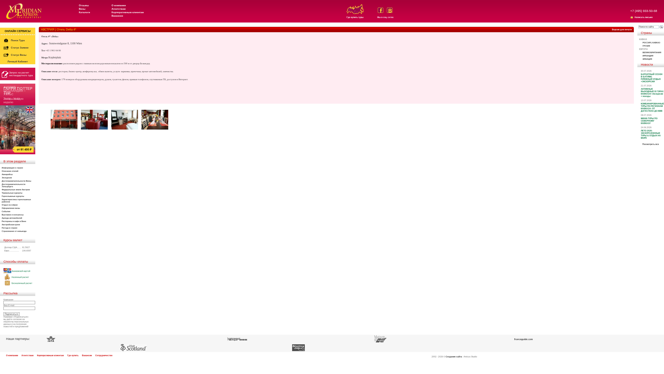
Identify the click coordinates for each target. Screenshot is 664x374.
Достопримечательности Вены (16, 181)
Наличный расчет (20, 277)
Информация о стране (12, 168)
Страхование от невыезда (14, 231)
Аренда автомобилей (12, 218)
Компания (8, 300)
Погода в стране (9, 228)
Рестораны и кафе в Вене (14, 221)
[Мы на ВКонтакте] (390, 10)
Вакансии (117, 15)
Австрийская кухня (11, 225)
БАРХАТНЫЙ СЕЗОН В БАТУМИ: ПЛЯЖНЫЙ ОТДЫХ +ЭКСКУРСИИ (651, 78)
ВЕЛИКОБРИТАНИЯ (652, 52)
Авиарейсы (7, 174)
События (6, 211)
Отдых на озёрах (10, 205)
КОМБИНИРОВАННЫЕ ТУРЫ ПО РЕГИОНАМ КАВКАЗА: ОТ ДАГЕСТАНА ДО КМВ (652, 107)
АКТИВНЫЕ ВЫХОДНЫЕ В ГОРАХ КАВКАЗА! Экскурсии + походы (652, 92)
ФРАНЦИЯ (647, 59)
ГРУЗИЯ (646, 46)
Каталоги (84, 12)
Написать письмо (644, 17)
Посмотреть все (650, 144)
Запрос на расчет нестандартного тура (21, 74)
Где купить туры (355, 17)
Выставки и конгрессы (13, 215)
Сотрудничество (103, 355)
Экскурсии (7, 178)
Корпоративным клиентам (128, 12)
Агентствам (119, 8)
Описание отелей (10, 171)
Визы (82, 8)
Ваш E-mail (8, 305)
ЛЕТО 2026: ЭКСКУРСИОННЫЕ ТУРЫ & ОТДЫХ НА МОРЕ (651, 134)
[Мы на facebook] (380, 10)
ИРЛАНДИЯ (648, 56)
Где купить (73, 355)
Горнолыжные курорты (13, 196)
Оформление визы (11, 208)
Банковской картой (20, 271)
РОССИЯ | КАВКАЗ (651, 43)
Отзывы (84, 5)
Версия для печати (622, 29)
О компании (119, 5)
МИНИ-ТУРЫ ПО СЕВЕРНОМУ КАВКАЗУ (649, 120)
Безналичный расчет (21, 283)
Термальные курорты (12, 193)
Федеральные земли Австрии (16, 190)
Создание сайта (454, 356)
